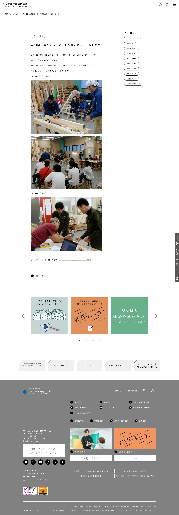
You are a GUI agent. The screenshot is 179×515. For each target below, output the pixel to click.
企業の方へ (143, 421)
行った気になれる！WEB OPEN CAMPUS (147, 365)
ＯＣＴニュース (132, 38)
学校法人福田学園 (30, 470)
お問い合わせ (91, 458)
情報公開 (97, 506)
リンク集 (116, 506)
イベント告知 (132, 58)
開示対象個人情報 (141, 510)
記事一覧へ (40, 276)
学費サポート (132, 48)
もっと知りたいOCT (82, 413)
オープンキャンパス (118, 365)
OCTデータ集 (60, 365)
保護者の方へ (132, 79)
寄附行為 (135, 506)
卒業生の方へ (132, 68)
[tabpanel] (49, 315)
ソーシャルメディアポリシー (80, 510)
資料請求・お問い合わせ (177, 258)
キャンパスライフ (111, 407)
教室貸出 (88, 506)
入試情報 (130, 43)
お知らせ (117, 391)
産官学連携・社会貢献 (142, 407)
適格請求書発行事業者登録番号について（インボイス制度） (112, 510)
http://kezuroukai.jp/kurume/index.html (75, 259)
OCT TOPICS (131, 391)
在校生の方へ (132, 63)
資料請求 (89, 365)
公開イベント (132, 53)
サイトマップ (106, 506)
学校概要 (77, 402)
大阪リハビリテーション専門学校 (36, 480)
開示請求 (153, 510)
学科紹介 (107, 402)
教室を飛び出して (125, 452)
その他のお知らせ (133, 84)
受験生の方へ (132, 74)
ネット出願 (177, 276)
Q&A (135, 458)
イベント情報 (177, 239)
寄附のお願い (125, 506)
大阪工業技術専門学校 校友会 (34, 473)
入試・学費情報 (80, 407)
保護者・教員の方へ (122, 421)
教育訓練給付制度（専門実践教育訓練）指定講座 (135, 476)
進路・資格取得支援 (141, 402)
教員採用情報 (78, 506)
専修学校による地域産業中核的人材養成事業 (91, 471)
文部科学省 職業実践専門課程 (135, 471)
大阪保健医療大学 (30, 477)
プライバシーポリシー (148, 506)
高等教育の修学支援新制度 (91, 476)
